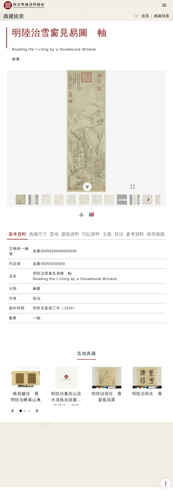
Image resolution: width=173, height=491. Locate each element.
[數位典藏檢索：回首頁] (23, 5)
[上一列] (10, 199)
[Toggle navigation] (164, 5)
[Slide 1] (21, 411)
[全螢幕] (132, 187)
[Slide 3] (29, 411)
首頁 (145, 15)
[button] (81, 214)
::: (136, 15)
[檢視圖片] (20, 199)
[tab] (17, 234)
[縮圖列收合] (87, 187)
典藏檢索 (162, 15)
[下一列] (163, 199)
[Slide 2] (25, 411)
